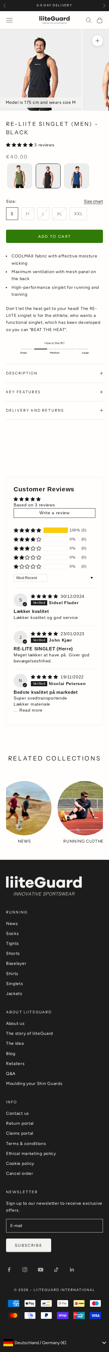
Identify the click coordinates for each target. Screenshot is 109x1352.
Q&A (10, 1073)
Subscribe (28, 1245)
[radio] (19, 176)
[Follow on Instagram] (25, 1270)
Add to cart (54, 236)
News (12, 923)
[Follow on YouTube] (41, 1270)
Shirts (12, 973)
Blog (10, 1053)
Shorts (13, 953)
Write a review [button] (54, 512)
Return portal (20, 1123)
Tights (12, 943)
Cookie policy (20, 1163)
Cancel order (19, 1173)
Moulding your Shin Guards (34, 1083)
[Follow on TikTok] (56, 1270)
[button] (20, 145)
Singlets (14, 983)
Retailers (15, 1063)
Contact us (17, 1113)
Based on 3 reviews (34, 504)
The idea (15, 1043)
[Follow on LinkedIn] (72, 1270)
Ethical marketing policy (31, 1153)
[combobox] (54, 1343)
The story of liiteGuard (29, 1033)
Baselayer (16, 963)
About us (15, 1023)
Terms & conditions (26, 1143)
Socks (12, 933)
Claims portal (19, 1133)
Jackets (14, 993)
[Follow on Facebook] (9, 1270)
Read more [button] (31, 710)
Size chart (93, 201)
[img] (45, 596)
